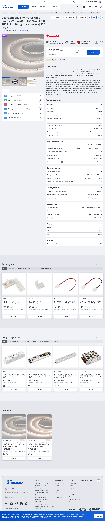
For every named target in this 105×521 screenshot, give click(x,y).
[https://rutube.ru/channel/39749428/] (21, 503)
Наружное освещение (41, 499)
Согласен (99, 516)
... (35, 12)
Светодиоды (38, 508)
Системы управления (41, 488)
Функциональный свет (41, 492)
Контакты (55, 7)
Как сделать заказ (74, 499)
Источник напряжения (15, 341)
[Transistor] (8, 6)
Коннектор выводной (24, 268)
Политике (27, 517)
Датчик (56, 341)
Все (4, 268)
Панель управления (44, 341)
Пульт (34, 341)
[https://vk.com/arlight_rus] (6, 503)
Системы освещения (41, 497)
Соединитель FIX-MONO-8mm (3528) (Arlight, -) (38, 302)
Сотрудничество (74, 488)
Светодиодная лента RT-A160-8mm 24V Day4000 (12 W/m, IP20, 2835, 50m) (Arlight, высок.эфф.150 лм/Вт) (14, 444)
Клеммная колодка (46, 268)
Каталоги (58, 488)
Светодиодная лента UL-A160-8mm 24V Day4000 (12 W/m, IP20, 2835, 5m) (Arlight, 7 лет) (39, 444)
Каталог (23, 7)
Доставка (72, 497)
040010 (31, 440)
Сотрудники (72, 483)
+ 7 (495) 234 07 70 (92, 2)
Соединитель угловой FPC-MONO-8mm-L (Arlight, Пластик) (13, 302)
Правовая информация (12, 508)
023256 (31, 372)
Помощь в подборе (61, 495)
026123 (83, 372)
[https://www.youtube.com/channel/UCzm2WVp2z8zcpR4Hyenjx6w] (11, 503)
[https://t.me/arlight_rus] (16, 503)
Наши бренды (43, 7)
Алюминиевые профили (42, 490)
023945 (83, 299)
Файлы (5, 91)
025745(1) (58, 372)
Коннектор (12, 268)
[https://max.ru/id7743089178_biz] (26, 503)
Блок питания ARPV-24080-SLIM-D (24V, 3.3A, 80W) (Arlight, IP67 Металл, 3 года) (65, 375)
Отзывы (71, 485)
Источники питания (40, 485)
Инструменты (59, 497)
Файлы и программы (61, 485)
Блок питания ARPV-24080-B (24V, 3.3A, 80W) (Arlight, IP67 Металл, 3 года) (14, 375)
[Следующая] (101, 264)
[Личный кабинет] (101, 7)
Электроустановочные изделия (44, 506)
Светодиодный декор (41, 504)
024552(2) (7, 440)
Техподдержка (59, 483)
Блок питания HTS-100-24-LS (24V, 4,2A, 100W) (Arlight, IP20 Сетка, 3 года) (39, 375)
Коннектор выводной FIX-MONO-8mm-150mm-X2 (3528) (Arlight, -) (91, 302)
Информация (39, 2)
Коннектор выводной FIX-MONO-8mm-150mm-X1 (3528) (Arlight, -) (65, 302)
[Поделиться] (90, 17)
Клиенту (46, 2)
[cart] (96, 7)
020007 (6, 372)
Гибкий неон (38, 501)
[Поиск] (78, 7)
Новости (57, 490)
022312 (5, 299)
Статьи (57, 492)
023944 (57, 299)
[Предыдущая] (97, 264)
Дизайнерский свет (41, 495)
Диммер (27, 341)
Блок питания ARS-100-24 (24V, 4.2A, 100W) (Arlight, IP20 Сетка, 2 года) (91, 375)
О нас (34, 7)
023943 (31, 299)
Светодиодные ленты (41, 483)
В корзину (93, 52)
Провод (36, 268)
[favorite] (90, 7)
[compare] (84, 7)
